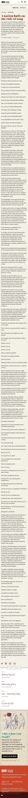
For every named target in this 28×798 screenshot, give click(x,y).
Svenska (23, 8)
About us (5, 782)
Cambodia (3, 12)
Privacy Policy (7, 784)
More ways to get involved (9, 760)
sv (19, 2)
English (16, 8)
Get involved (17, 782)
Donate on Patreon (9, 756)
